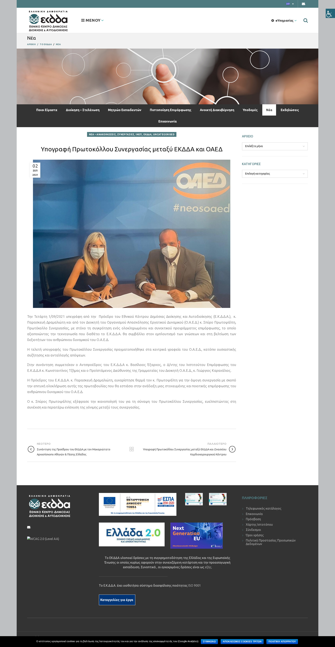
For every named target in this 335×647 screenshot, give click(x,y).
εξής (208, 567)
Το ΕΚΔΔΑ (46, 44)
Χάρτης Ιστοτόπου (259, 524)
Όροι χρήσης (255, 535)
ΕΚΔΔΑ (147, 134)
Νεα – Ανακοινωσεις (102, 134)
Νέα (269, 110)
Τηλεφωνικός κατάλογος (263, 508)
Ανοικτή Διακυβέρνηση (217, 110)
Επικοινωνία (167, 121)
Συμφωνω (209, 641)
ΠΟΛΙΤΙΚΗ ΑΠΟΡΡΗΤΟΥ (282, 641)
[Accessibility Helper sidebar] (330, 13)
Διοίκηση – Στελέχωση (82, 110)
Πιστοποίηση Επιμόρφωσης (170, 110)
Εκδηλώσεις (290, 110)
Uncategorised (163, 134)
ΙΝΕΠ (139, 134)
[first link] (305, 20)
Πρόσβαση (253, 519)
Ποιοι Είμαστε (46, 110)
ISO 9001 (194, 585)
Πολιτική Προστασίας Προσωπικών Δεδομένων (271, 542)
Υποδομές (250, 110)
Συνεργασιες (125, 134)
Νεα (58, 44)
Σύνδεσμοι (253, 529)
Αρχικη (31, 44)
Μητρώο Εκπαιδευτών (124, 110)
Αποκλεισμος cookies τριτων (242, 641)
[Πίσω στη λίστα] (132, 449)
